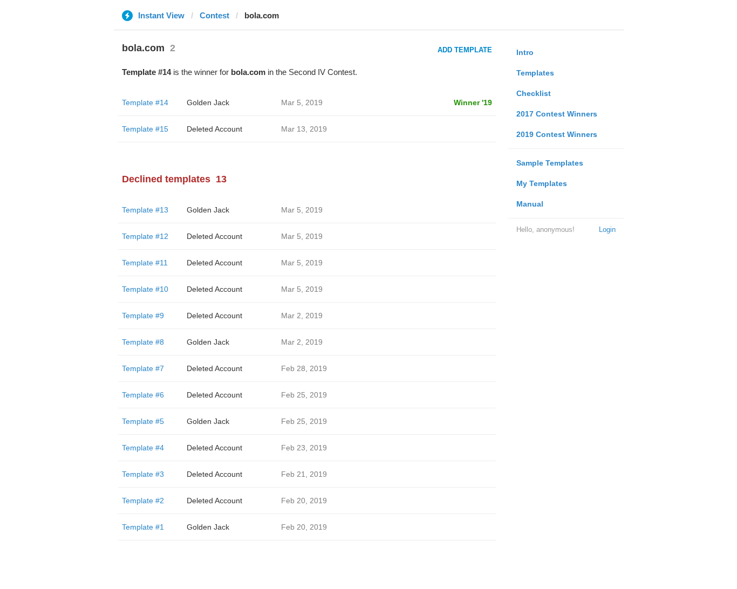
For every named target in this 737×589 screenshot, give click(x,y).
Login (607, 229)
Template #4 (143, 447)
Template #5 (143, 421)
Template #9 (143, 315)
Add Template (465, 50)
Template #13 (145, 210)
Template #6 (143, 395)
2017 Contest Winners (556, 113)
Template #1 (143, 527)
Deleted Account (214, 129)
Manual (529, 204)
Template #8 (143, 342)
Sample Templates (549, 163)
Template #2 (143, 500)
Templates (535, 73)
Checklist (533, 93)
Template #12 (145, 236)
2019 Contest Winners (556, 134)
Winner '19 (473, 102)
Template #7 (143, 368)
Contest (214, 15)
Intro (525, 52)
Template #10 (145, 289)
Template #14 (145, 102)
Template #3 (143, 474)
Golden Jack (208, 102)
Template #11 (145, 262)
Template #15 (145, 129)
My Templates (541, 183)
